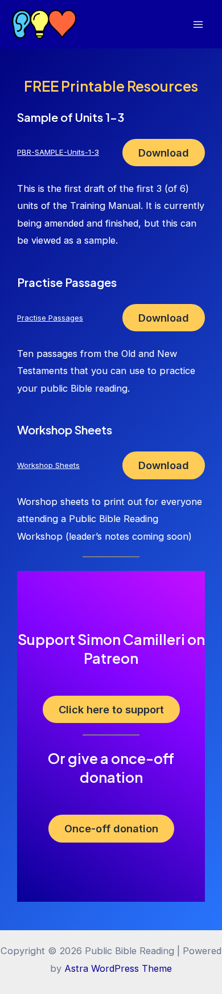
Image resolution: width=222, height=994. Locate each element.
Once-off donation (111, 828)
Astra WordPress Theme (118, 968)
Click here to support (111, 709)
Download (163, 152)
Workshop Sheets (48, 465)
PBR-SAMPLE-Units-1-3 (58, 152)
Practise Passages (50, 317)
